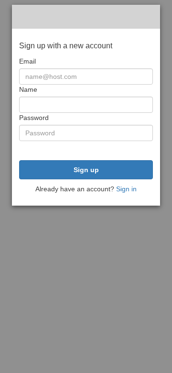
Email (27, 61)
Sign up (86, 170)
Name (28, 89)
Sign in (126, 189)
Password (34, 117)
